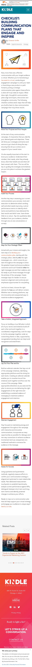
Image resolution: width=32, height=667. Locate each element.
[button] (28, 530)
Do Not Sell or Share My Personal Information (14, 664)
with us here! (17, 2)
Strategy (26, 44)
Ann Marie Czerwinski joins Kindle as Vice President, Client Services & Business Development (16, 555)
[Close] (30, 650)
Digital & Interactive (17, 44)
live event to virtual (7, 80)
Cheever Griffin (14, 40)
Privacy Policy (16, 613)
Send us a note (6, 506)
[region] (16, 657)
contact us (16, 640)
